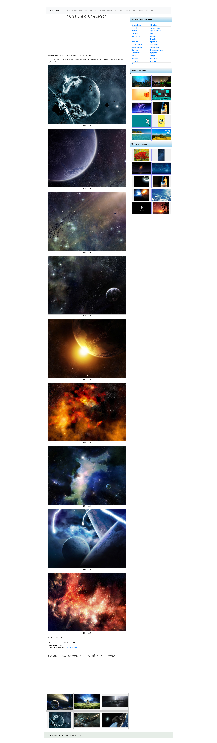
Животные (110, 10)
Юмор (152, 10)
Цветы (141, 10)
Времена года (88, 10)
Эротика (146, 10)
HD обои (74, 10)
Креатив (128, 10)
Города (96, 10)
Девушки (102, 10)
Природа (134, 10)
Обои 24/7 (53, 10)
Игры (116, 10)
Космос (122, 10)
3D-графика (66, 10)
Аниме (81, 10)
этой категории (72, 647)
